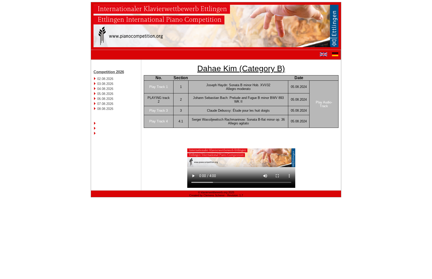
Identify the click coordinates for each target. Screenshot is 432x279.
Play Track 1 (158, 87)
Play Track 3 (158, 110)
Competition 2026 (109, 72)
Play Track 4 (158, 121)
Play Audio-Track (324, 104)
